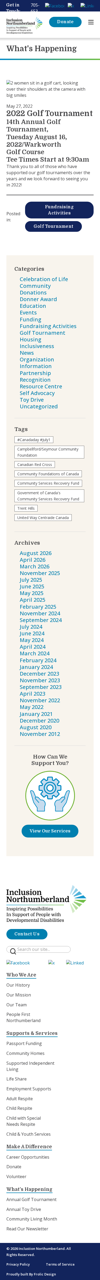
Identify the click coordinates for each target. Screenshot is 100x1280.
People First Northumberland (23, 1017)
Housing (30, 339)
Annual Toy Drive (23, 1209)
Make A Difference (29, 1146)
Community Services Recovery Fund (48, 483)
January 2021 (36, 713)
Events (28, 312)
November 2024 (40, 613)
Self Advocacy (37, 393)
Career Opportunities (27, 1157)
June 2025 (32, 586)
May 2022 (31, 707)
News (27, 352)
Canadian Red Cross (34, 464)
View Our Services (50, 831)
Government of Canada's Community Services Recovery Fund (48, 495)
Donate (65, 21)
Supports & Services (32, 1033)
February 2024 (38, 660)
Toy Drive (32, 399)
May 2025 (31, 593)
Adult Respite (19, 1099)
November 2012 (40, 733)
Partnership (35, 373)
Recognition (35, 379)
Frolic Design (45, 1274)
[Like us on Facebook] (54, 5)
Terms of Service (60, 1264)
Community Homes (25, 1053)
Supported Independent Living (30, 1066)
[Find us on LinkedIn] (87, 5)
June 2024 (32, 633)
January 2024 (36, 667)
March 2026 (34, 566)
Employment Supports (28, 1089)
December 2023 (39, 673)
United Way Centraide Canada (43, 517)
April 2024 (32, 646)
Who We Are (21, 975)
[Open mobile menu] (91, 22)
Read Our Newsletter (27, 1229)
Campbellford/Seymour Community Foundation (47, 452)
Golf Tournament (53, 226)
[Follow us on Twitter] (72, 5)
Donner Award (38, 299)
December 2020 (39, 720)
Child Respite (19, 1108)
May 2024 (31, 640)
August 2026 (35, 553)
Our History (18, 985)
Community (35, 285)
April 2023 (32, 693)
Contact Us (26, 934)
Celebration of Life (44, 279)
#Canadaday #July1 (33, 439)
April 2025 (32, 599)
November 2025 (40, 573)
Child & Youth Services (28, 1134)
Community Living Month (31, 1219)
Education (33, 305)
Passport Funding (24, 1043)
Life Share (16, 1079)
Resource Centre (41, 386)
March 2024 (34, 653)
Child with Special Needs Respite (23, 1121)
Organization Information (37, 363)
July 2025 (31, 579)
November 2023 (40, 680)
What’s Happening (29, 1189)
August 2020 (35, 727)
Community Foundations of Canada (48, 473)
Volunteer (16, 1176)
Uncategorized (39, 406)
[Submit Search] (13, 951)
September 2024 (41, 620)
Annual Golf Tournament (31, 1199)
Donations (33, 292)
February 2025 (38, 606)
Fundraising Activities (59, 210)
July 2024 (31, 626)
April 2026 (32, 559)
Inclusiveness (37, 346)
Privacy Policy (18, 1264)
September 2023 (41, 687)
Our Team (16, 1005)
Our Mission (18, 995)
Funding (30, 319)
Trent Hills (26, 508)
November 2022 (40, 700)
